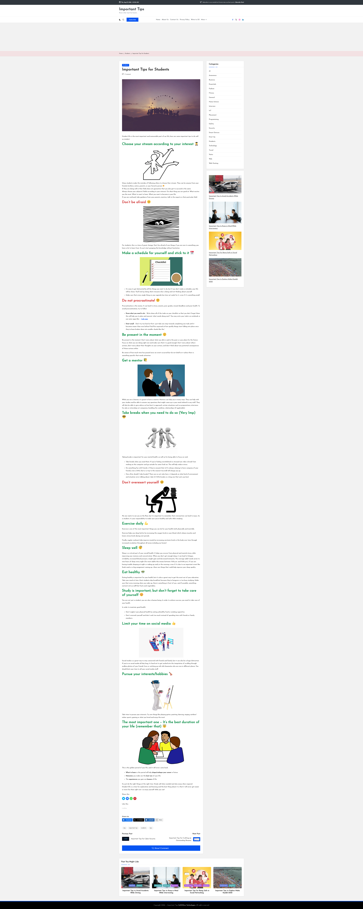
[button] (132, 20)
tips (151, 828)
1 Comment (127, 74)
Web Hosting (213, 163)
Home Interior (214, 102)
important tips (133, 828)
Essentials (212, 84)
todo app (144, 319)
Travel (211, 150)
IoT (210, 110)
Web (210, 159)
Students (125, 65)
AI (210, 71)
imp (124, 828)
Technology (213, 146)
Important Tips (131, 9)
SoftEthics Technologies (186, 905)
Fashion (211, 88)
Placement (212, 115)
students (143, 828)
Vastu (211, 154)
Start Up (212, 137)
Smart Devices (214, 132)
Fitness (211, 93)
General (212, 97)
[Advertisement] (181, 37)
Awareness (212, 75)
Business (212, 80)
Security (212, 128)
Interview (212, 106)
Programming (214, 119)
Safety (211, 124)
